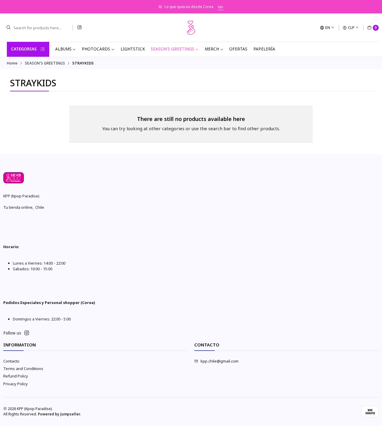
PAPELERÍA (264, 49)
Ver (221, 7)
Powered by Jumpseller (59, 414)
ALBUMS (63, 49)
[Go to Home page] (191, 27)
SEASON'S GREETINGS (172, 49)
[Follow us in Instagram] (79, 27)
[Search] (8, 28)
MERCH (212, 49)
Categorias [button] (24, 49)
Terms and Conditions (23, 368)
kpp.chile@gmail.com (219, 361)
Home (12, 63)
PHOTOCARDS (96, 49)
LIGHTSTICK (133, 49)
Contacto (11, 361)
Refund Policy (15, 376)
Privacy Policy (15, 383)
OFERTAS (238, 49)
